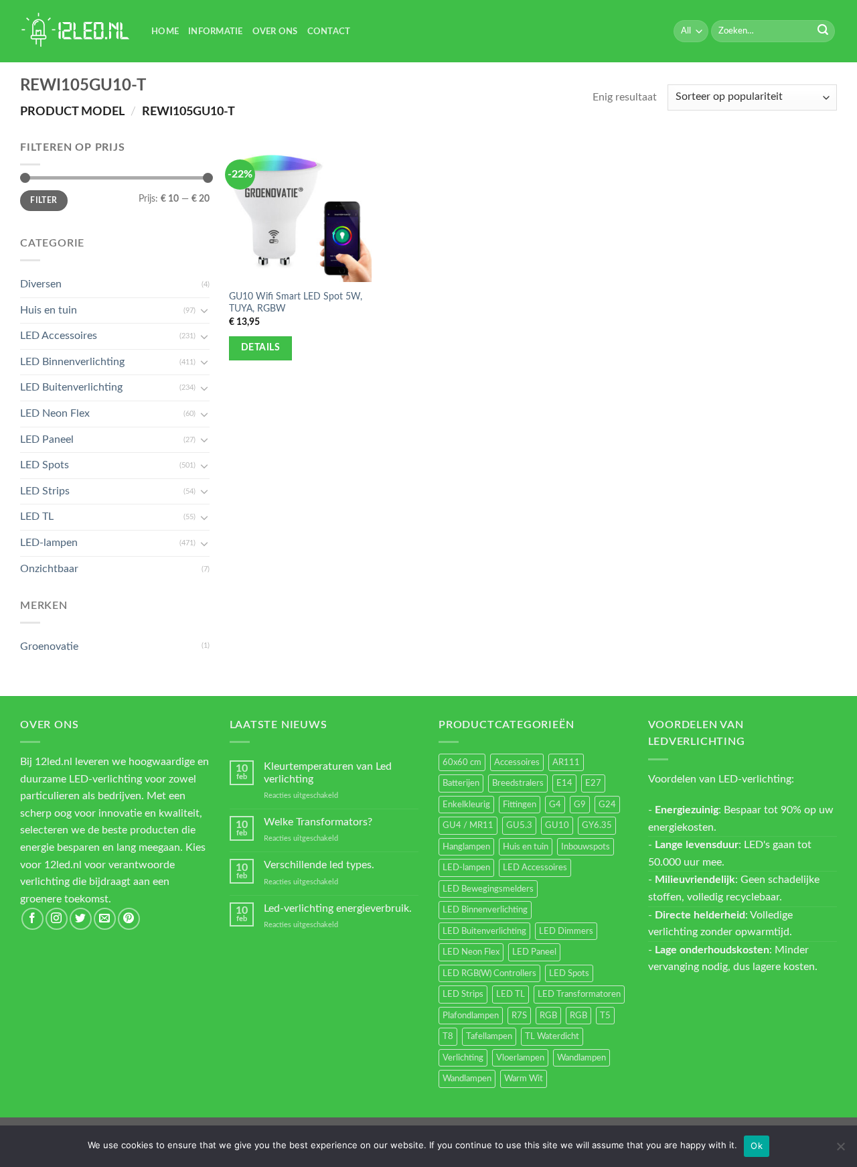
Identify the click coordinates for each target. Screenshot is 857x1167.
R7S (519, 1016)
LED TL (37, 516)
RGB (548, 1016)
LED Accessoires (58, 335)
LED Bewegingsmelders (488, 889)
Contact (329, 31)
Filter (43, 200)
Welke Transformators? (318, 822)
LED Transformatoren (579, 994)
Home (165, 31)
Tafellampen (489, 1036)
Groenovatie (49, 646)
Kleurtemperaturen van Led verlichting (328, 772)
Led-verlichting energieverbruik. (338, 908)
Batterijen (461, 783)
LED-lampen (49, 542)
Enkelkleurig (466, 805)
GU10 (557, 825)
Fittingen (519, 805)
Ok (757, 1145)
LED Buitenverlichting (71, 387)
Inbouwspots (585, 847)
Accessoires (517, 762)
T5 (605, 1016)
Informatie (215, 31)
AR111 (566, 762)
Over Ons (275, 31)
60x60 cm (462, 762)
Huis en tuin (48, 310)
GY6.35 (597, 825)
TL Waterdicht (552, 1036)
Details (260, 347)
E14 (564, 783)
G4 (555, 805)
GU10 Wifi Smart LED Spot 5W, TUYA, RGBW (295, 302)
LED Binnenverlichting (72, 361)
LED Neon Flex (55, 413)
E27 (593, 783)
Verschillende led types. (319, 865)
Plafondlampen (471, 1016)
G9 (580, 805)
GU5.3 (519, 825)
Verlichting (463, 1058)
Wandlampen (581, 1058)
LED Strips (45, 491)
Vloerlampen (520, 1058)
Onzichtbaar (49, 568)
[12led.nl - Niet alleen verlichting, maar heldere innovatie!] (75, 31)
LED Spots (44, 465)
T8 (448, 1036)
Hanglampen (466, 847)
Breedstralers (518, 783)
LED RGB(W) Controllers (489, 973)
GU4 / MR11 (468, 825)
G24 (607, 805)
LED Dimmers (566, 931)
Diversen (41, 284)
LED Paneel (47, 439)
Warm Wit (523, 1079)
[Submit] (822, 31)
